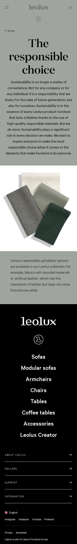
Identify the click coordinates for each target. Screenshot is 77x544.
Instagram (10, 519)
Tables (38, 401)
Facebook (24, 519)
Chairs (38, 390)
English (13, 512)
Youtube (36, 519)
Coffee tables (38, 412)
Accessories (38, 423)
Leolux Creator (38, 434)
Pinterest (49, 519)
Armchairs (39, 378)
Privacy (9, 532)
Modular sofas (38, 367)
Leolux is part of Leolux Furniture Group (26, 539)
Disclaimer (21, 532)
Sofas (38, 356)
